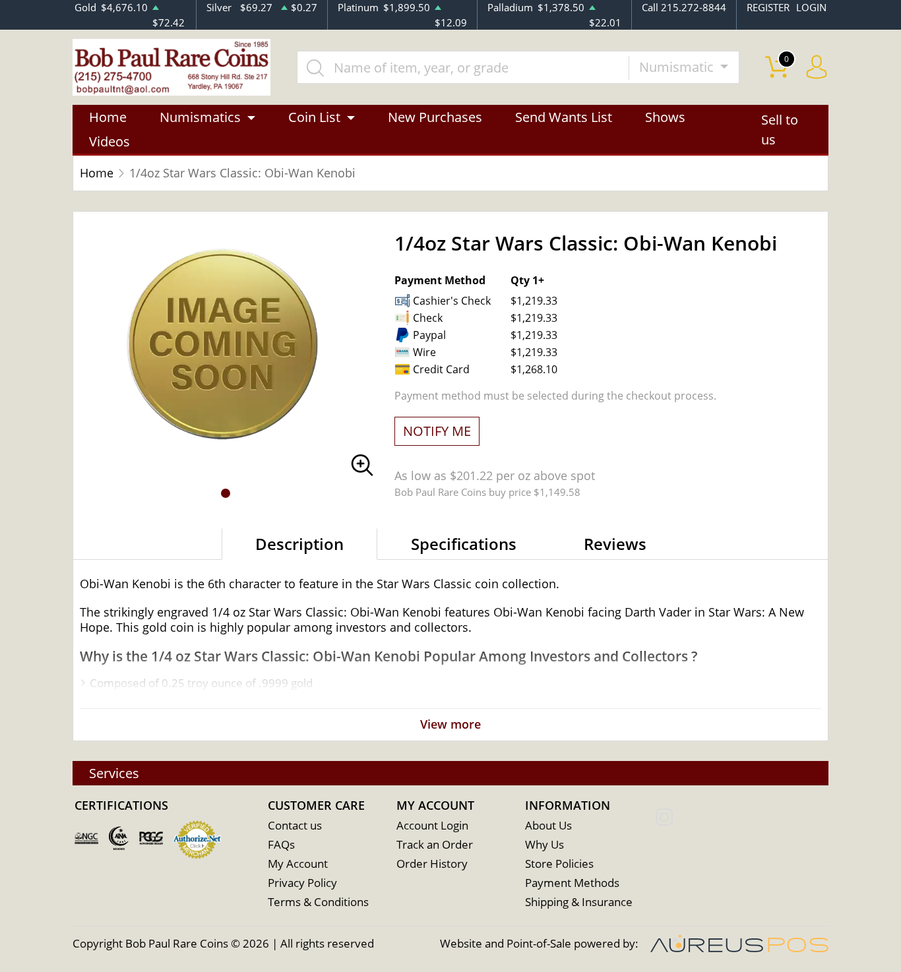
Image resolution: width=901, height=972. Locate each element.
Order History (432, 863)
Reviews (615, 544)
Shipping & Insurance (579, 901)
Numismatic (678, 67)
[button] (225, 493)
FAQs (281, 844)
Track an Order (434, 844)
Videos (109, 141)
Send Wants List (563, 117)
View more (450, 724)
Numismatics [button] (200, 117)
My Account (298, 863)
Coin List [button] (314, 117)
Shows (665, 117)
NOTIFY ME (437, 431)
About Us (548, 825)
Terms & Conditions (318, 901)
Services (114, 773)
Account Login (432, 825)
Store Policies (559, 863)
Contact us (295, 825)
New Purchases (435, 117)
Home (108, 117)
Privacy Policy (302, 882)
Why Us (544, 844)
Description (299, 544)
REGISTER (768, 7)
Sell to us (779, 129)
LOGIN (811, 7)
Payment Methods (572, 882)
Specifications (463, 544)
